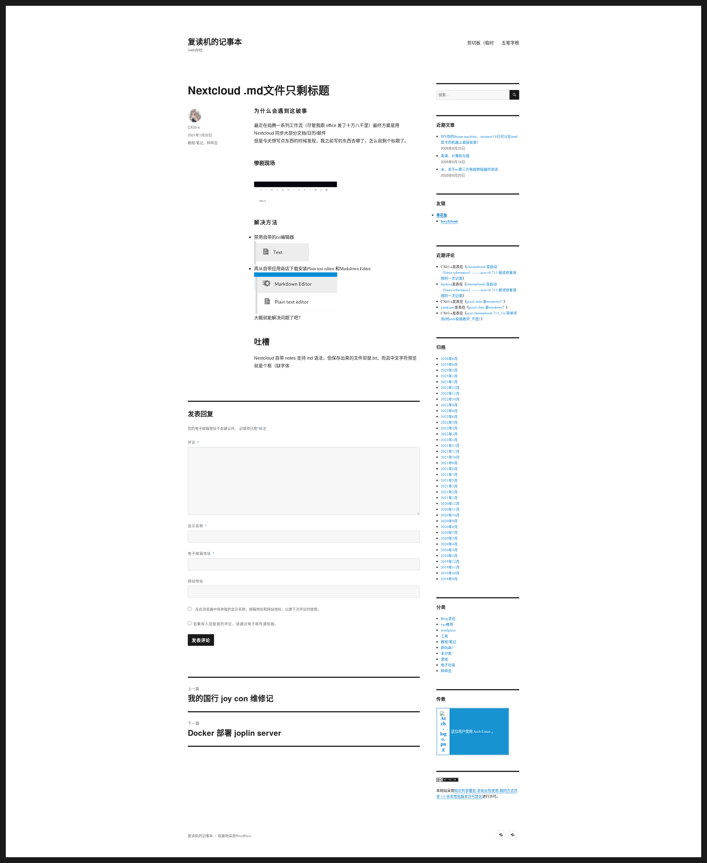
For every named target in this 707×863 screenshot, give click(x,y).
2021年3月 (449, 486)
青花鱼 (441, 214)
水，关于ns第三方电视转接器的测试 (469, 169)
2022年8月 (449, 410)
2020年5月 (449, 538)
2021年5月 (449, 480)
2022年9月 (449, 404)
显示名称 (197, 525)
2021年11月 (450, 451)
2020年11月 (450, 509)
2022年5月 (449, 422)
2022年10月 (450, 399)
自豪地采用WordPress (234, 835)
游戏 (444, 659)
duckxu (446, 284)
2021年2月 (449, 491)
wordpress (448, 630)
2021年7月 (449, 474)
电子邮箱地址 (201, 553)
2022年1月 (449, 439)
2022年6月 (449, 416)
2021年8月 (449, 468)
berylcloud (449, 221)
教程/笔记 (195, 142)
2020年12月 (450, 503)
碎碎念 (212, 142)
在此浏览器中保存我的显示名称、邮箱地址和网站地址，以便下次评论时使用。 (258, 609)
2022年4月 (449, 428)
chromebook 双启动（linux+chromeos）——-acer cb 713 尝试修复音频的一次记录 (478, 272)
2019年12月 (450, 561)
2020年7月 (449, 532)
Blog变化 (448, 618)
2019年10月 (450, 572)
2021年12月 (450, 445)
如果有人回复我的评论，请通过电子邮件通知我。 (235, 623)
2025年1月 (449, 375)
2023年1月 (449, 381)
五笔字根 (510, 42)
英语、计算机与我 (455, 155)
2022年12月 (450, 387)
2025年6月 (449, 364)
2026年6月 (449, 358)
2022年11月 (450, 393)
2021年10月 (450, 457)
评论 (193, 442)
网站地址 (195, 580)
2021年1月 (449, 497)
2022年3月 (449, 433)
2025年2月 (449, 370)
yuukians (448, 307)
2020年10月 (450, 515)
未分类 (446, 653)
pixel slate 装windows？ (485, 301)
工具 (444, 635)
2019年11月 (450, 567)
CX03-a (194, 127)
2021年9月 (449, 462)
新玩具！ (448, 647)
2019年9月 (449, 578)
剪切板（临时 (480, 42)
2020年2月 (449, 555)
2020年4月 (449, 543)
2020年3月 (449, 549)
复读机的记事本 (215, 41)
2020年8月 (449, 526)
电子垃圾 (448, 664)
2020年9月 (449, 520)
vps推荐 (447, 624)
